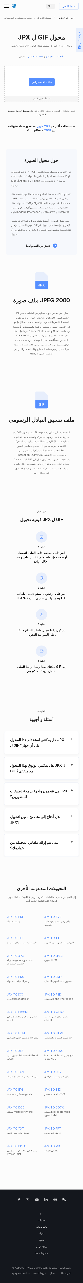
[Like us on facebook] (19, 1200)
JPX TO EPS (15, 1089)
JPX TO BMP (53, 976)
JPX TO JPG (15, 955)
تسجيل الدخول (69, 6)
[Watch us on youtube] (37, 1200)
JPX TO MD (52, 1146)
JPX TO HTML (53, 1033)
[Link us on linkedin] (46, 1200)
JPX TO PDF (15, 917)
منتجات (41, 1220)
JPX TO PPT (52, 1128)
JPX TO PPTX (16, 1146)
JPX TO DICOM (17, 1012)
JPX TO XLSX (53, 1051)
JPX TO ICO (15, 994)
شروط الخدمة (22, 111)
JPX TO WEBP (54, 1012)
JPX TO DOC (16, 1107)
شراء (41, 1233)
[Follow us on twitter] (28, 1200)
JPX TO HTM (16, 1033)
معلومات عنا (41, 1253)
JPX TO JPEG (53, 955)
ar (49, 6)
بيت (42, 1213)
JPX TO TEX (52, 1089)
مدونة (41, 1239)
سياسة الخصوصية (21, 1273)
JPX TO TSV (15, 1072)
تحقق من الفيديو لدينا (38, 245)
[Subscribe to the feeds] (64, 1200)
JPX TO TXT (15, 1128)
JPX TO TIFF (15, 938)
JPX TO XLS (15, 1051)
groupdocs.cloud (54, 56)
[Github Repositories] (55, 1200)
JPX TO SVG (52, 917)
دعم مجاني (41, 1226)
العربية (67, 1273)
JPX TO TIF (52, 938)
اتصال (52, 1273)
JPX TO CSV (52, 1072)
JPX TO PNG (15, 976)
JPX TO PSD (52, 994)
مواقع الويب (41, 1246)
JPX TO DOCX (54, 1107)
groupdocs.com (36, 56)
